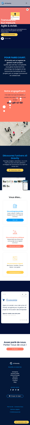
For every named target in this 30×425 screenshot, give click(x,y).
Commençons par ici (15, 272)
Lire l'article (22, 320)
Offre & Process (15, 375)
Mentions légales (15, 409)
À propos (15, 379)
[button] (22, 294)
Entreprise (15, 372)
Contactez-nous (18, 406)
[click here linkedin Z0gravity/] (19, 390)
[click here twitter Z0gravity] (13, 390)
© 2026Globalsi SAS (15, 412)
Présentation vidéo (15, 170)
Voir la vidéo (7, 38)
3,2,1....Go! (15, 220)
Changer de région (15, 396)
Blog (15, 382)
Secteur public (15, 373)
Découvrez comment (15, 246)
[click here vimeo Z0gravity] (16, 390)
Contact (15, 380)
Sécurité (15, 377)
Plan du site (10, 406)
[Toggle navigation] (27, 3)
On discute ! (15, 349)
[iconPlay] (2, 38)
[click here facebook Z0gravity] (11, 390)
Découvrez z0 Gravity (9, 34)
